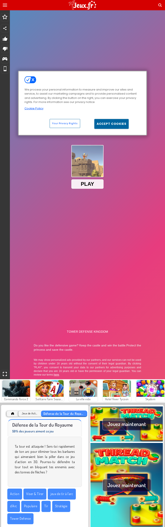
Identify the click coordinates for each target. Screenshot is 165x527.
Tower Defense (20, 518)
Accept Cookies (111, 124)
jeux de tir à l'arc (61, 494)
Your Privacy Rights (65, 123)
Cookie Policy (33, 108)
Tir (46, 506)
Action (14, 494)
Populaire (30, 506)
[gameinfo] (5, 59)
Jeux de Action (30, 413)
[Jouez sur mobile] (5, 69)
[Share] (5, 28)
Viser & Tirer (34, 494)
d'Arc (13, 506)
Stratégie (61, 506)
